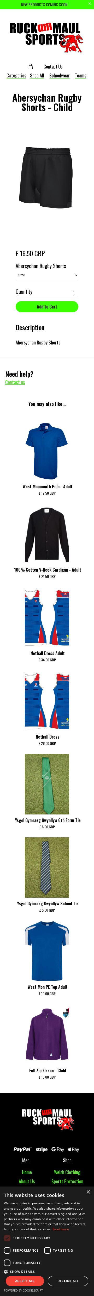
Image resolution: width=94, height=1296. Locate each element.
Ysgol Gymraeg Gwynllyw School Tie (48, 903)
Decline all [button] (68, 1281)
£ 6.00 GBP (47, 826)
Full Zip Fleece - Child (47, 1070)
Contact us (15, 382)
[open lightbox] (47, 178)
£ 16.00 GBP (47, 1077)
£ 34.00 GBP (47, 659)
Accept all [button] (25, 1281)
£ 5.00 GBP (47, 910)
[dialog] (47, 1241)
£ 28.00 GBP (47, 743)
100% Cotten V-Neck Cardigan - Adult (47, 570)
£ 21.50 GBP (47, 576)
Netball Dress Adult (48, 653)
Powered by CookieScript (23, 1290)
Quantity (24, 291)
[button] (35, 66)
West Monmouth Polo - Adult (48, 486)
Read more (60, 1229)
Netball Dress (48, 737)
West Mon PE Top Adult (48, 987)
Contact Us (53, 66)
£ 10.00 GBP (47, 993)
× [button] (88, 1192)
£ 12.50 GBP (47, 493)
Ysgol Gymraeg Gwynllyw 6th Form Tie (48, 820)
